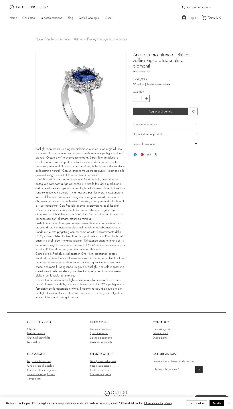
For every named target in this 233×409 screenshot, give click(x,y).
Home (39, 39)
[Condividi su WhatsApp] (149, 154)
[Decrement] (135, 98)
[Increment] (147, 98)
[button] (213, 17)
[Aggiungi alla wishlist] (194, 111)
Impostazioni (197, 403)
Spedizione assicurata (158, 84)
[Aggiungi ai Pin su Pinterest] (142, 154)
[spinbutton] (141, 98)
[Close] (228, 403)
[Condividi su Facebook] (135, 154)
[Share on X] (156, 154)
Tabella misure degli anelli (41, 374)
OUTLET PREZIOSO (32, 7)
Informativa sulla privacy (158, 403)
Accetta (217, 403)
